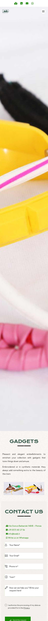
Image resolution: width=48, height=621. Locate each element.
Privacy (27, 608)
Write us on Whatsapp (18, 537)
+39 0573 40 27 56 (16, 530)
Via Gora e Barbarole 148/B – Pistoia (24, 526)
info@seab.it (14, 534)
